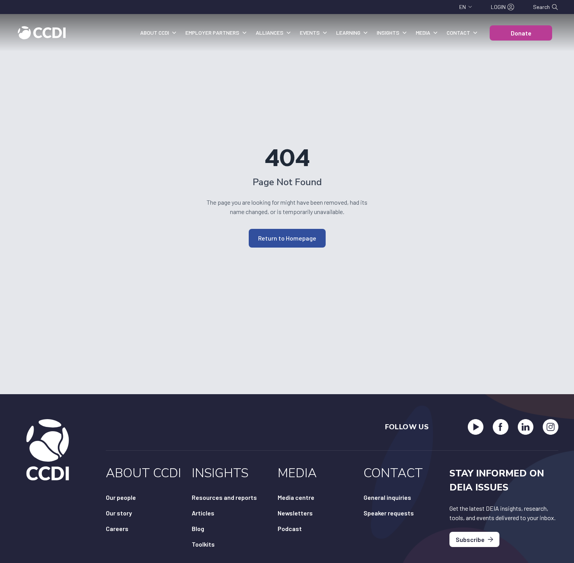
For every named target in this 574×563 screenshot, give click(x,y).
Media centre (296, 497)
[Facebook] (500, 427)
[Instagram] (550, 427)
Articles (203, 513)
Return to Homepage (287, 238)
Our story (119, 513)
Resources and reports (224, 497)
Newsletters (295, 513)
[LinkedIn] (525, 427)
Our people (121, 497)
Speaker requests (389, 513)
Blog (198, 528)
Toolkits (203, 544)
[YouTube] (475, 427)
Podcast (290, 528)
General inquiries (387, 497)
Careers (117, 528)
